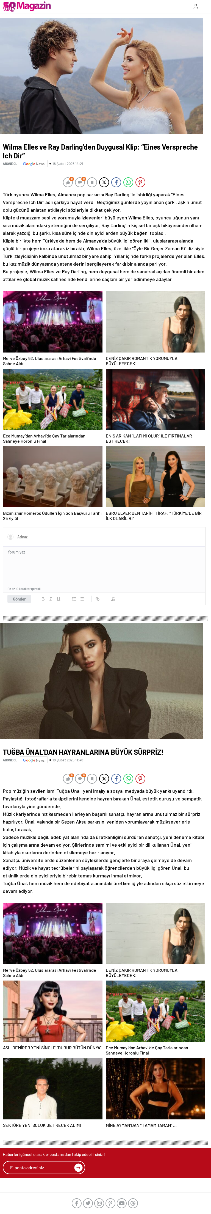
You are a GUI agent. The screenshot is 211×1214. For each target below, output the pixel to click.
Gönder (19, 598)
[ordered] (74, 599)
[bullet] (82, 599)
